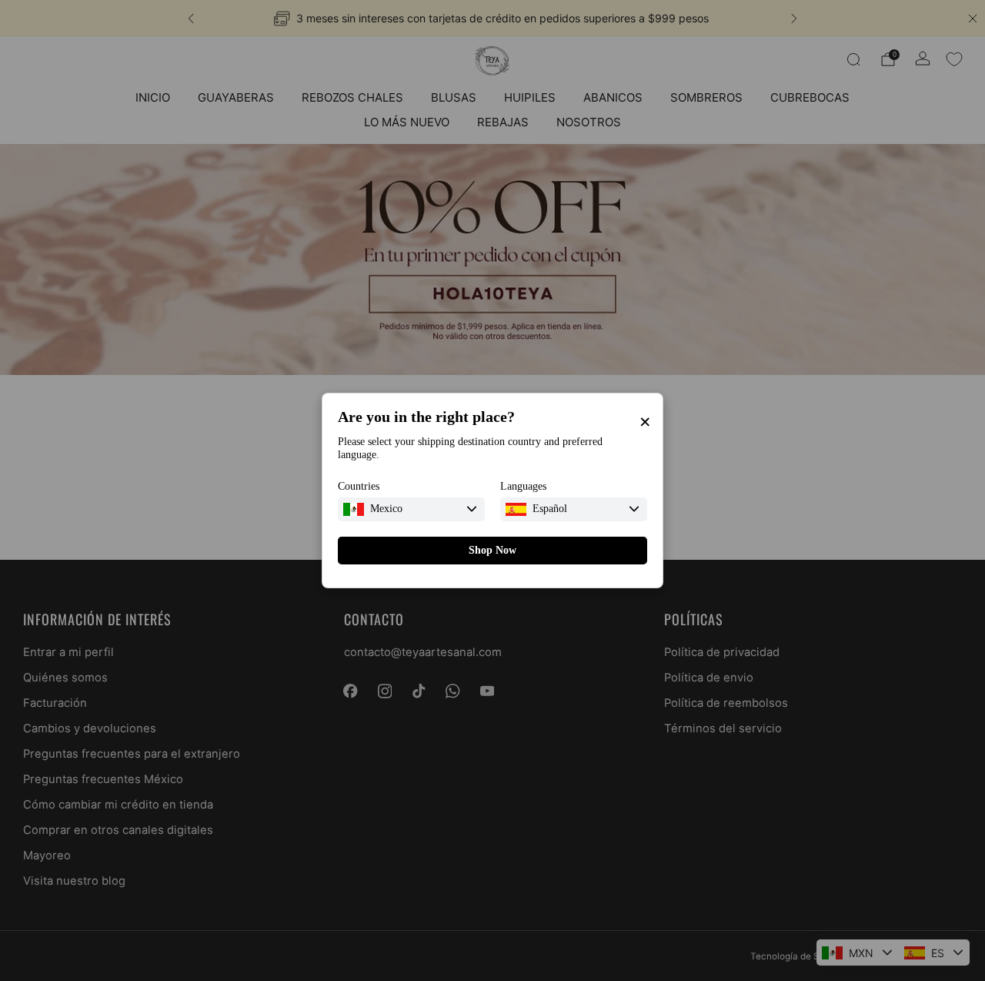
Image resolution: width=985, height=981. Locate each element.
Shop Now (492, 550)
